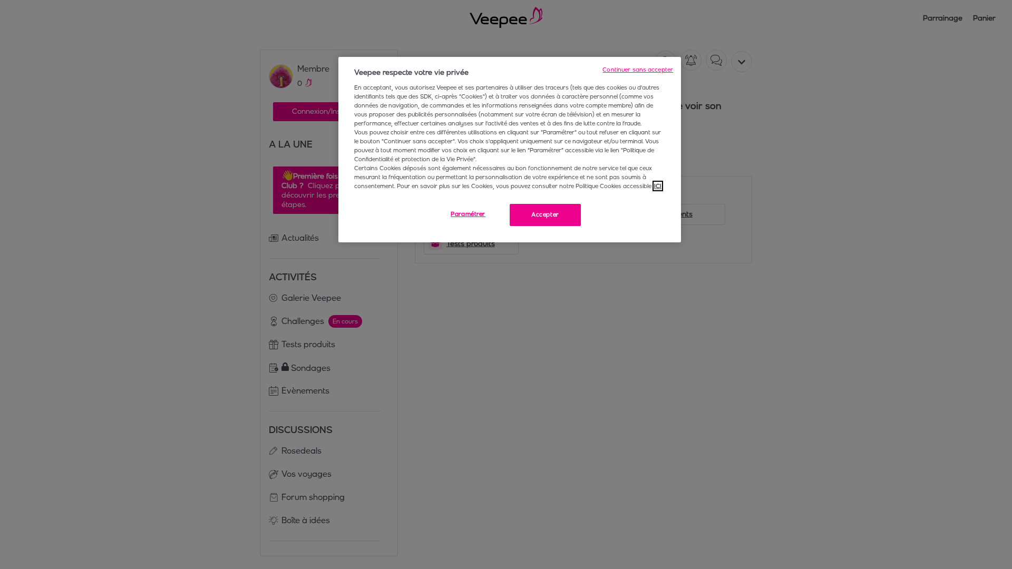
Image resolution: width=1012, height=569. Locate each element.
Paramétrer (468, 214)
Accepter (545, 214)
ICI (657, 186)
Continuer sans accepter (637, 69)
